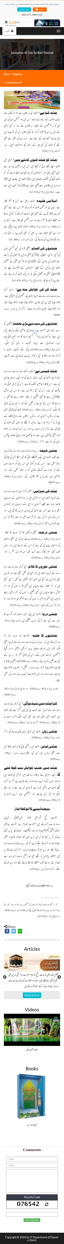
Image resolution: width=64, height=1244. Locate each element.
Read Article (32, 995)
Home (7, 74)
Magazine (17, 74)
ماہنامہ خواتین (24, 9)
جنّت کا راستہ (32, 1124)
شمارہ (7, 31)
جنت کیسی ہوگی (32, 1049)
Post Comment (31, 1220)
